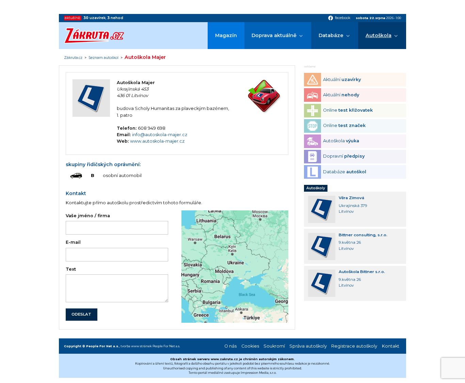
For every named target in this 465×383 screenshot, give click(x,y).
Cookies (250, 346)
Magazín (226, 35)
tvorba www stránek (136, 346)
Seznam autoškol (103, 58)
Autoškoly (315, 188)
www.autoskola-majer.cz (157, 141)
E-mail (73, 242)
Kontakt (390, 346)
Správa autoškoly (308, 346)
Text (71, 269)
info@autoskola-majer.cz (159, 134)
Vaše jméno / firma (88, 215)
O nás (230, 346)
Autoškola (378, 35)
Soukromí (274, 346)
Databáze (331, 35)
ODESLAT (81, 314)
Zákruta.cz (73, 58)
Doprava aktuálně (274, 35)
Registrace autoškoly (354, 346)
